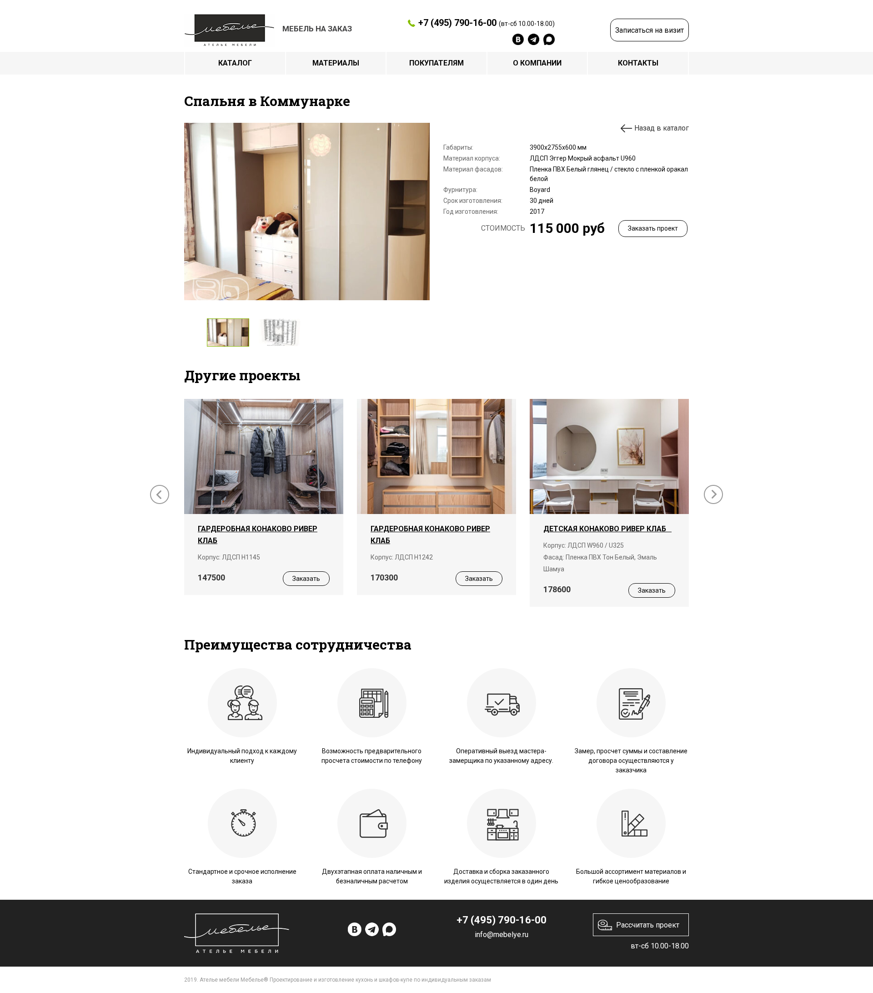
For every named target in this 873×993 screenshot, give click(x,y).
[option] (307, 211)
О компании (537, 63)
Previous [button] (159, 494)
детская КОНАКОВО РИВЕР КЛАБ (607, 528)
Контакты (638, 63)
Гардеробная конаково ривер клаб (257, 534)
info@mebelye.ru (501, 934)
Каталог (235, 63)
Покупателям (436, 63)
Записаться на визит (649, 30)
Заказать (306, 578)
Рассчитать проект (647, 925)
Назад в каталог (661, 128)
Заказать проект (653, 228)
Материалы (335, 63)
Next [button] (713, 494)
